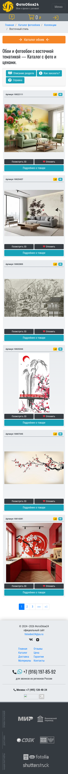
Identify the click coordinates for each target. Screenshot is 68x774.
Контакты (39, 660)
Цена (36, 652)
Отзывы (38, 648)
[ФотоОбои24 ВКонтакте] (31, 639)
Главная (22, 648)
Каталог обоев (34, 40)
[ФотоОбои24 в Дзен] (37, 639)
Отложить (50, 161)
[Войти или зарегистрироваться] (56, 17)
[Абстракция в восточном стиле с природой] (34, 382)
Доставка (23, 656)
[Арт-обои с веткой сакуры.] (34, 467)
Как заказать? (51, 73)
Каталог (22, 652)
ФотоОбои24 (27, 4)
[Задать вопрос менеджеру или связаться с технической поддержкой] (12, 17)
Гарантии (39, 656)
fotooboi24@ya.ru (34, 634)
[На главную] (8, 6)
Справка (17, 80)
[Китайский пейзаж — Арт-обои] (34, 297)
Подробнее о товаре (34, 168)
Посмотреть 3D (19, 161)
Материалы (24, 660)
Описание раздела (23, 73)
